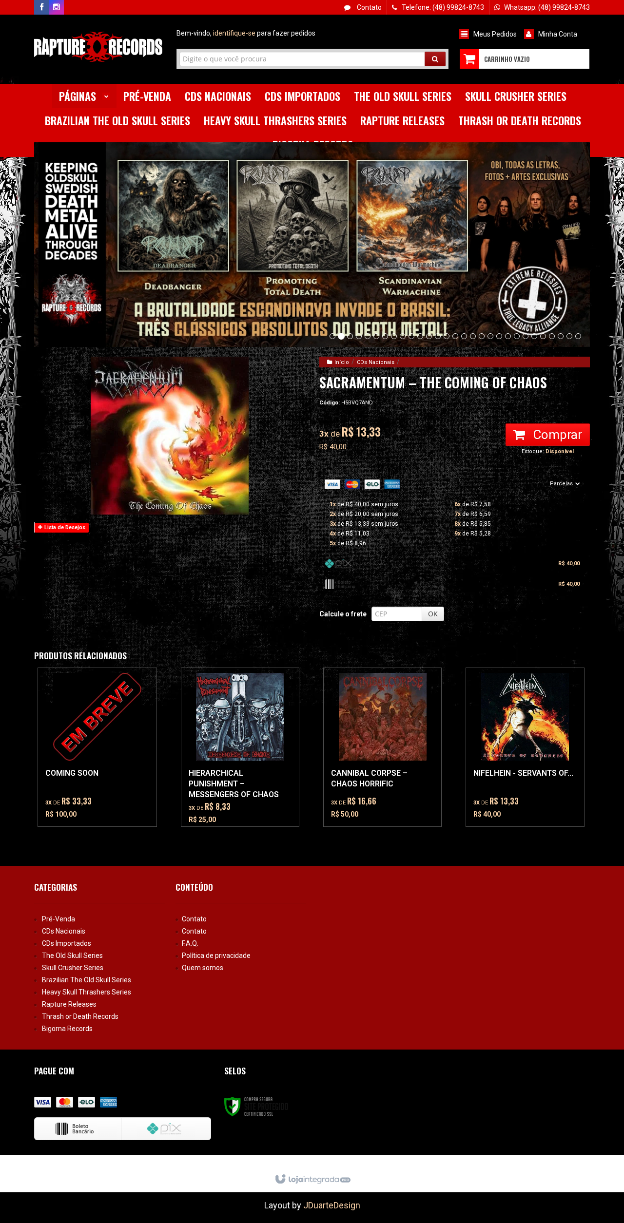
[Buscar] (435, 59)
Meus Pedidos (495, 34)
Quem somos (202, 968)
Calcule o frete (343, 614)
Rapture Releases (69, 1004)
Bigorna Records (67, 1028)
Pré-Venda (58, 919)
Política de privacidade (216, 955)
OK (433, 613)
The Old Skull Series (72, 955)
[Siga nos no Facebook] (41, 7)
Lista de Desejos (64, 527)
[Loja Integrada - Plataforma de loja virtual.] (312, 1179)
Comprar (556, 434)
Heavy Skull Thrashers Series (86, 992)
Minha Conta (557, 34)
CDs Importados (66, 943)
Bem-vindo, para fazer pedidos (245, 33)
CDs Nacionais (375, 362)
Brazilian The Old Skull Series (86, 980)
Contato (368, 7)
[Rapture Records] (98, 46)
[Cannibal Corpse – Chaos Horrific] (382, 747)
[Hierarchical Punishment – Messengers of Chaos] (240, 747)
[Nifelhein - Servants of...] (525, 747)
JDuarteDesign (331, 1205)
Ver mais (103, 782)
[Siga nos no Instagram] (56, 7)
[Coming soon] (97, 747)
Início (341, 362)
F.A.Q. (190, 943)
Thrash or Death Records (80, 1016)
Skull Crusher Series (72, 968)
